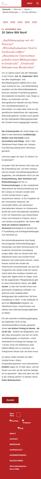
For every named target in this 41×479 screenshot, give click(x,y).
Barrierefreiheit (18, 455)
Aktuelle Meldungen (10, 12)
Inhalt (13, 434)
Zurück (10, 400)
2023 (27, 22)
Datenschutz (16, 450)
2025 (12, 22)
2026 (5, 22)
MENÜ (30, 3)
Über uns (17, 9)
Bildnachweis (16, 461)
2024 (19, 22)
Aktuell (27, 9)
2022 (34, 22)
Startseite (6, 9)
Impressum (15, 444)
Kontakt (14, 439)
